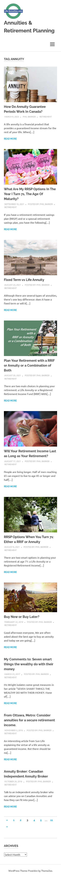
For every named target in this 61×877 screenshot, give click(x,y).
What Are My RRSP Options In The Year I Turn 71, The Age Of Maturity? (30, 194)
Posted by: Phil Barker (40, 204)
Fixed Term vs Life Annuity (24, 280)
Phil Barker (29, 116)
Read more (10, 138)
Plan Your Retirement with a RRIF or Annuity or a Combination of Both (29, 365)
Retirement (46, 116)
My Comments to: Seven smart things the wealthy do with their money (28, 664)
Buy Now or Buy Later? (21, 617)
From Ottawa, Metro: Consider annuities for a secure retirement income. (29, 720)
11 (51, 820)
